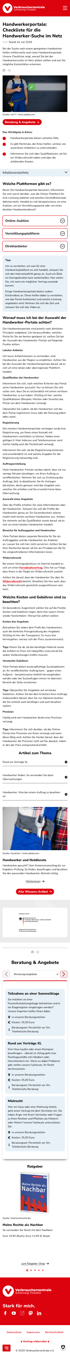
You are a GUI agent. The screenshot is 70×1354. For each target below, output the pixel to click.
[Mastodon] (30, 1313)
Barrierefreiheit (54, 1332)
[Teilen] (9, 70)
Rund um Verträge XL (15, 762)
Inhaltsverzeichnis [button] (16, 172)
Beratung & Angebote (20, 122)
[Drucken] (4, 70)
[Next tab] (63, 974)
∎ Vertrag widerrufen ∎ (35, 1341)
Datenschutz (14, 1332)
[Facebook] (5, 1313)
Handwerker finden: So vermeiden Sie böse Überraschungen (28, 777)
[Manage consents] (63, 1347)
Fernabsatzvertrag (30, 567)
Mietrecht (15, 1101)
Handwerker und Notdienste (24, 860)
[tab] (27, 1270)
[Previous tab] (6, 974)
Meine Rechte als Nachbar (23, 1225)
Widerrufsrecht (12, 581)
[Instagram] (22, 1313)
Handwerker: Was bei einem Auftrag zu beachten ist (31, 794)
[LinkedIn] (39, 1313)
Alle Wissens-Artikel (33, 892)
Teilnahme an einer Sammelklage (33, 993)
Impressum (33, 1332)
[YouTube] (13, 1313)
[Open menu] (6, 1348)
